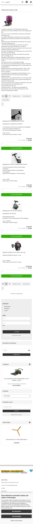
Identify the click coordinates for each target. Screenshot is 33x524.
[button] (3, 96)
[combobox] (17, 96)
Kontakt (3, 488)
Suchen (16, 411)
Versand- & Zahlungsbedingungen (9, 485)
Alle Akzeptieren (16, 511)
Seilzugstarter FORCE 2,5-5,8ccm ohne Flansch (15, 164)
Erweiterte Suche (16, 414)
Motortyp (5, 303)
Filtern (16, 331)
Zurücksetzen (16, 335)
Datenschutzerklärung (6, 508)
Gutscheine (4, 491)
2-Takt (5, 310)
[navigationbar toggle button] (31, 2)
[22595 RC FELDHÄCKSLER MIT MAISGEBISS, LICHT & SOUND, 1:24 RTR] (16, 372)
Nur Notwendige (16, 516)
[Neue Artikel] (29, 423)
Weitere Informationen (16, 520)
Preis (4, 315)
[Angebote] (29, 364)
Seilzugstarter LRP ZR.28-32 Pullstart (12, 210)
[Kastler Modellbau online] (5, 2)
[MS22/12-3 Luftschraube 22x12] (16, 431)
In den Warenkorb (16, 148)
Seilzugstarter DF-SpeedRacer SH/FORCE (13, 121)
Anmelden (16, 354)
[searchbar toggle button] (22, 2)
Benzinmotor (7, 306)
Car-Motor (6, 308)
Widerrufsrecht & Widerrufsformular (9, 482)
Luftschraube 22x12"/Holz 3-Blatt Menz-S (16, 439)
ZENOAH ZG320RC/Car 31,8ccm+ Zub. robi (14, 252)
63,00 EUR (16, 442)
